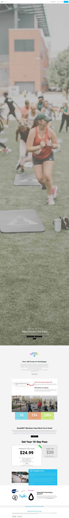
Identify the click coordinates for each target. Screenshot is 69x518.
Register (62, 1)
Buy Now (26, 463)
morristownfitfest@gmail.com (50, 498)
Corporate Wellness (53, 1)
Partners (66, 1)
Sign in (59, 1)
